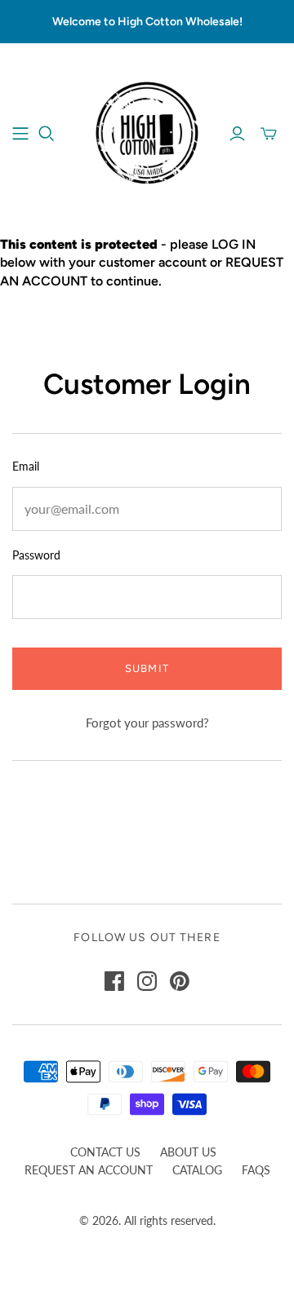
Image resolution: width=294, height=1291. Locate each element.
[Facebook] (114, 981)
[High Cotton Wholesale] (147, 131)
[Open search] (46, 134)
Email (25, 466)
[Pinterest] (179, 981)
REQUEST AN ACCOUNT (88, 1170)
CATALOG (197, 1170)
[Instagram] (147, 981)
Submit (146, 668)
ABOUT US (188, 1152)
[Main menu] (20, 134)
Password (36, 555)
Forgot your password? (147, 722)
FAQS (256, 1170)
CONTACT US (105, 1152)
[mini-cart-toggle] (269, 134)
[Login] (237, 134)
